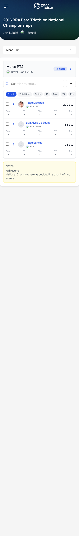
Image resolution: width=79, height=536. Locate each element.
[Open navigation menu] (6, 6)
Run (72, 94)
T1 (47, 94)
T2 (64, 94)
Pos (10, 94)
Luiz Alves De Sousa (38, 122)
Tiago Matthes (35, 102)
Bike (55, 94)
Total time (25, 94)
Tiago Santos (34, 142)
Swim (38, 94)
